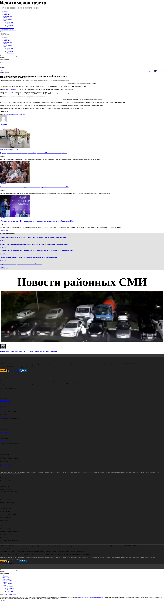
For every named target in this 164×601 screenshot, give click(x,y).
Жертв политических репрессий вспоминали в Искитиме (21, 264)
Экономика (6, 14)
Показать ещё (4, 230)
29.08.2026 (3, 240)
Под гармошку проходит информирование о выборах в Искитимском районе (28, 257)
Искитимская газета (10, 594)
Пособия (23, 114)
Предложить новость (7, 29)
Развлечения (10, 27)
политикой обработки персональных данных (90, 597)
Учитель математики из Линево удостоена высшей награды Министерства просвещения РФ (34, 187)
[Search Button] (17, 56)
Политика (10, 22)
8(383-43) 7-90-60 (5, 401)
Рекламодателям (11, 25)
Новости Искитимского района (9, 149)
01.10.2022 (3, 72)
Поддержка (17, 114)
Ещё (4, 20)
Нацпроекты (10, 23)
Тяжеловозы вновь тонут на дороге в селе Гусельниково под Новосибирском (28, 351)
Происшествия (7, 16)
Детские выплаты (9, 114)
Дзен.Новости (7, 19)
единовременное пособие (13, 89)
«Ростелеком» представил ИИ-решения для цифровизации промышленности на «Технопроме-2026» (37, 221)
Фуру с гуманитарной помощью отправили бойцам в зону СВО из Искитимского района (33, 153)
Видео (5, 17)
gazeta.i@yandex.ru (5, 432)
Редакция (3, 125)
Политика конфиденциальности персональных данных (16, 386)
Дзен (150, 71)
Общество (6, 13)
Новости (5, 11)
